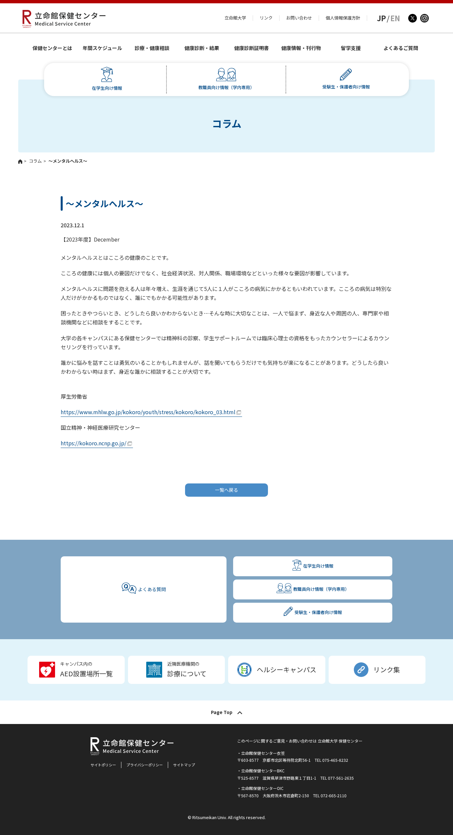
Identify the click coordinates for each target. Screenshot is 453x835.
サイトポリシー (103, 764)
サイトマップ (184, 764)
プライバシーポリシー (144, 764)
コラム (35, 161)
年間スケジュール (102, 47)
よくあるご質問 (400, 47)
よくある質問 (152, 589)
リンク (266, 18)
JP (381, 18)
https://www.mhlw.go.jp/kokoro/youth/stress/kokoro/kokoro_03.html (148, 412)
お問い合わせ (299, 18)
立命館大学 (235, 18)
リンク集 (386, 669)
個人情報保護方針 (343, 18)
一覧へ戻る (226, 489)
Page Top (221, 712)
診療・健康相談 (152, 47)
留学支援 (351, 47)
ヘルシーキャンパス (286, 669)
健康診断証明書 (251, 47)
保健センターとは (52, 47)
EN (395, 18)
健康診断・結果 (201, 47)
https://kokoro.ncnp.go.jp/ (93, 443)
